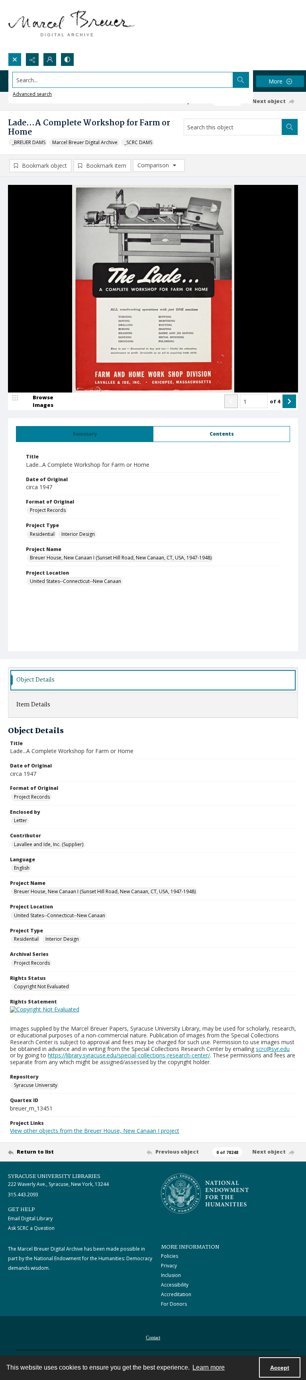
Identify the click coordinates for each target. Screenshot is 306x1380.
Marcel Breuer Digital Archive (85, 142)
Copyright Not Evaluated (41, 986)
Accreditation (176, 1294)
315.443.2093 (23, 1194)
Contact (153, 1337)
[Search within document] (290, 127)
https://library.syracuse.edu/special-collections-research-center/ (129, 1055)
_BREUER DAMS (28, 142)
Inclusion (171, 1275)
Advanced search (32, 94)
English (21, 867)
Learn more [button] (208, 1367)
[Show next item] (289, 401)
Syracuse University (35, 1085)
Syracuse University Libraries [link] (54, 1176)
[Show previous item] (231, 401)
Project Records (48, 510)
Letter (20, 820)
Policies (169, 1256)
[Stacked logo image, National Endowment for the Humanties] (205, 1193)
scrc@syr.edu (273, 1049)
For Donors (174, 1304)
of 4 (275, 401)
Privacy (169, 1265)
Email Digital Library (30, 1218)
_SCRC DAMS (138, 142)
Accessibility (174, 1284)
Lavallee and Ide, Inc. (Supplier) (48, 844)
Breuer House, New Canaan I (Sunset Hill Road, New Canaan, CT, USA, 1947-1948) (121, 557)
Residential (42, 534)
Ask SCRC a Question (31, 1228)
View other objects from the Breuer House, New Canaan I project (94, 1130)
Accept (279, 1367)
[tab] (84, 434)
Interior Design (78, 534)
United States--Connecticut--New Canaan (75, 581)
